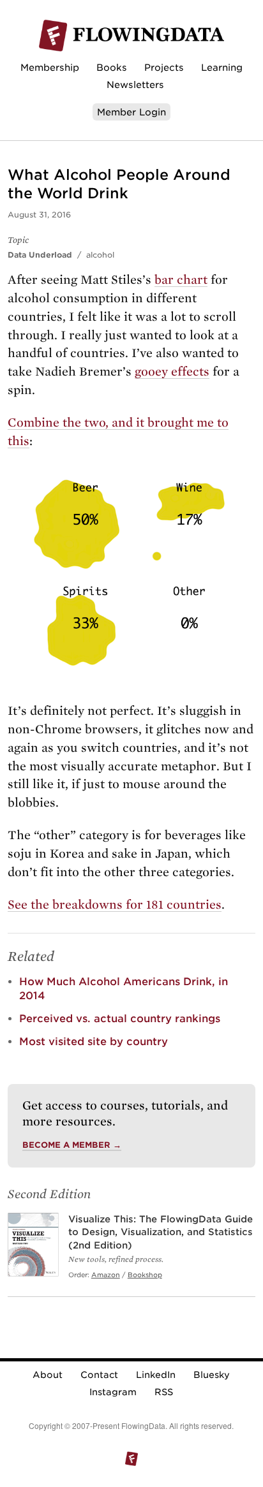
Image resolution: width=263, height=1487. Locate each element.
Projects (164, 67)
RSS (163, 1392)
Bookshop (145, 1274)
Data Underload (40, 255)
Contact (99, 1375)
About (48, 1375)
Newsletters (135, 84)
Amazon (105, 1274)
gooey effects (172, 371)
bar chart (180, 279)
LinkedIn (156, 1375)
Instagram (113, 1392)
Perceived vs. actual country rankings (119, 1019)
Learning (222, 67)
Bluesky (211, 1375)
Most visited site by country (93, 1042)
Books (111, 67)
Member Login (131, 111)
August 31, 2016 (39, 214)
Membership (49, 67)
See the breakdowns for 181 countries (115, 904)
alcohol (100, 255)
